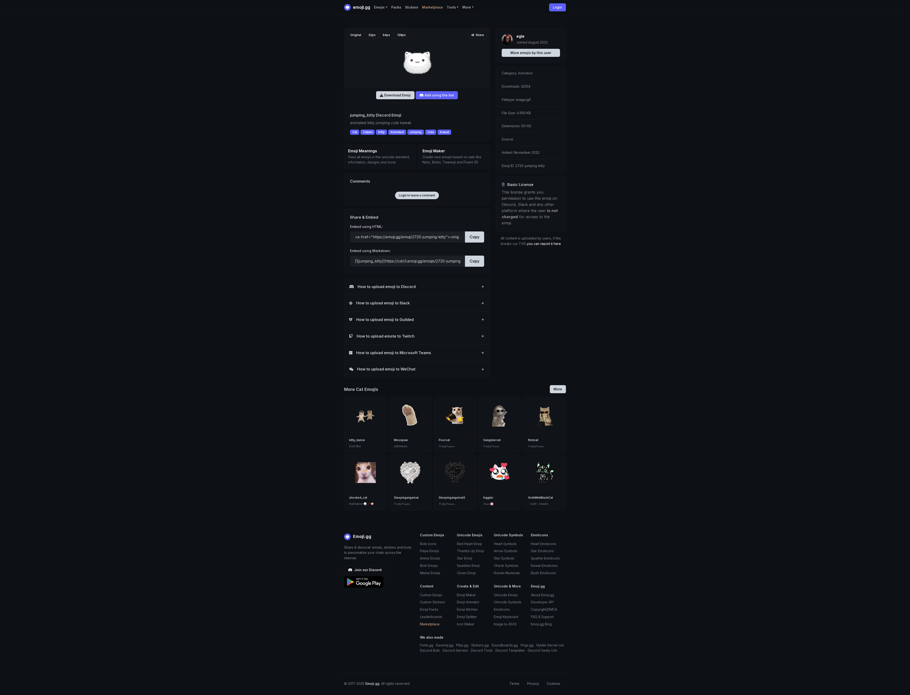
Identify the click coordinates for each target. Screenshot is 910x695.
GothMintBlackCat (540, 497)
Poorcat (444, 440)
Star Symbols (504, 558)
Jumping (416, 132)
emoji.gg (361, 7)
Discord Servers (455, 650)
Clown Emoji (466, 573)
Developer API (542, 602)
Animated (397, 132)
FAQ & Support (542, 617)
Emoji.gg (361, 536)
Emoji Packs (429, 609)
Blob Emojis (429, 566)
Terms (514, 683)
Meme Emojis (430, 573)
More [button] (466, 7)
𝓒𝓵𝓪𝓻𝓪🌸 (488, 503)
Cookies (553, 683)
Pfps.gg (462, 645)
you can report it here (544, 244)
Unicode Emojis (506, 595)
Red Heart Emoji (469, 544)
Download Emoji (397, 95)
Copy (474, 237)
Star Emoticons (542, 551)
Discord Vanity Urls (542, 650)
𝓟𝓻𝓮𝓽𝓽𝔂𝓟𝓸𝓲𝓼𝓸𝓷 (446, 446)
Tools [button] (451, 7)
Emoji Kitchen (467, 609)
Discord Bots (430, 650)
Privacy (533, 683)
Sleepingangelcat (406, 497)
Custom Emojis (431, 595)
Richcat (533, 440)
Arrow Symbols (505, 551)
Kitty (381, 132)
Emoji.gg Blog (541, 624)
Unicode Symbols (507, 602)
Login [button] (557, 7)
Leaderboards (431, 617)
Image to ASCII (505, 624)
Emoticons (502, 609)
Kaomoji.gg (444, 645)
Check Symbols (506, 566)
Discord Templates (510, 650)
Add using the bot (439, 95)
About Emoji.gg (542, 595)
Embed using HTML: (366, 227)
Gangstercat (491, 440)
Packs (396, 7)
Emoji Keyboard (506, 617)
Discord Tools (482, 650)
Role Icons (428, 544)
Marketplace (432, 7)
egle (520, 36)
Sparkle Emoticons (545, 558)
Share (479, 35)
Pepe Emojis (429, 551)
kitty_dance (357, 440)
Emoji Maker (466, 595)
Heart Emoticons (543, 544)
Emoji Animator (468, 602)
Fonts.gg (426, 645)
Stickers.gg (480, 645)
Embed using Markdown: (370, 251)
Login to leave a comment (417, 195)
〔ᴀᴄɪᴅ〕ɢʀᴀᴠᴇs (538, 503)
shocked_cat (358, 497)
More (558, 389)
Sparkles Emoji (468, 566)
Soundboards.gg (504, 645)
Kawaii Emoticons (544, 566)
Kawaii (444, 132)
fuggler (488, 497)
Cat (354, 132)
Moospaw (401, 440)
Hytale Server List (550, 645)
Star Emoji (464, 558)
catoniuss (400, 446)
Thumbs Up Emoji (470, 551)
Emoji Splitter (467, 617)
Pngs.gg (527, 645)
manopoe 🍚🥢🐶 (361, 503)
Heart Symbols (505, 544)
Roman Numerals (507, 573)
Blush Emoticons (543, 573)
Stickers (411, 7)
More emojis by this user (530, 53)
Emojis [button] (379, 7)
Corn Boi (355, 446)
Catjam (368, 132)
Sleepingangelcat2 (452, 497)
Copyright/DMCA (544, 609)
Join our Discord (367, 570)
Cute (431, 132)
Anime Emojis (430, 558)
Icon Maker (465, 624)
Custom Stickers (432, 602)
